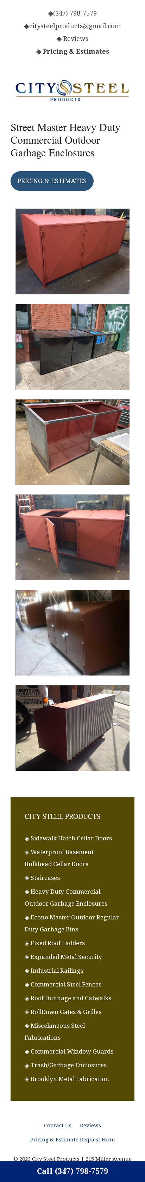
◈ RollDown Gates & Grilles (63, 1011)
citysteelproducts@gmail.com (75, 26)
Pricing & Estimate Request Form (72, 1139)
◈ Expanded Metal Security (63, 956)
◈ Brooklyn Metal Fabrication (67, 1078)
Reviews (76, 38)
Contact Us (57, 1125)
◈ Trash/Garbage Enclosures (66, 1065)
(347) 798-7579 (75, 13)
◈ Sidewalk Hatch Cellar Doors (68, 838)
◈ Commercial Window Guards (69, 1051)
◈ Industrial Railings (54, 970)
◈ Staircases (42, 877)
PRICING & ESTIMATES (52, 181)
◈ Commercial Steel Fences (63, 984)
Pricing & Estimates (76, 51)
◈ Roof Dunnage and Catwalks (68, 998)
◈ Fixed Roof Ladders (55, 943)
